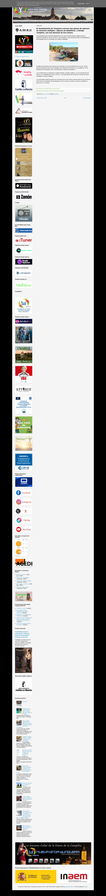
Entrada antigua (87, 97)
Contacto (85, 21)
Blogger (86, 886)
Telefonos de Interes (60, 21)
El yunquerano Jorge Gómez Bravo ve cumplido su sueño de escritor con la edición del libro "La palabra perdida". (24, 814)
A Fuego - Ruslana (20, 574)
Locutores (33, 21)
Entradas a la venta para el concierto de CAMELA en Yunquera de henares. (27, 752)
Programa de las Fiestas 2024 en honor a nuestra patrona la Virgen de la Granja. (27, 711)
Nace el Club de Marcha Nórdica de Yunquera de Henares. (26, 827)
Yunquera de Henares (45, 21)
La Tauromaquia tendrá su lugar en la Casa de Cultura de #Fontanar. (27, 798)
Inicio (15, 21)
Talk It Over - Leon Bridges (22, 577)
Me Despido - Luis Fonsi (22, 583)
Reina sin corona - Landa (22, 587)
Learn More (81, 3)
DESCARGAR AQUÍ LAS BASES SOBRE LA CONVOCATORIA (47, 88)
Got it (88, 3)
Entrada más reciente (42, 97)
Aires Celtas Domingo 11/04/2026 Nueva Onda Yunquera (22, 611)
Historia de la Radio (74, 21)
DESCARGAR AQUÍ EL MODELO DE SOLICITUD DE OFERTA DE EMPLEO (50, 90)
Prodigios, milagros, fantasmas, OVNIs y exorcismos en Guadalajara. (27, 738)
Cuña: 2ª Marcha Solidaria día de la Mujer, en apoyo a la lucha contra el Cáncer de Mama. (24, 619)
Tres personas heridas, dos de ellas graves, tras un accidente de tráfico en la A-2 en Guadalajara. (24, 724)
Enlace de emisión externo (22, 56)
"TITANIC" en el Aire (21, 608)
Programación (24, 21)
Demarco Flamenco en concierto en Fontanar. (27, 784)
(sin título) (24, 701)
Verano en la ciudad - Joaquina (23, 580)
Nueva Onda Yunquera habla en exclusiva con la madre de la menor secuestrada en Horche (23, 769)
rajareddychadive (69, 886)
